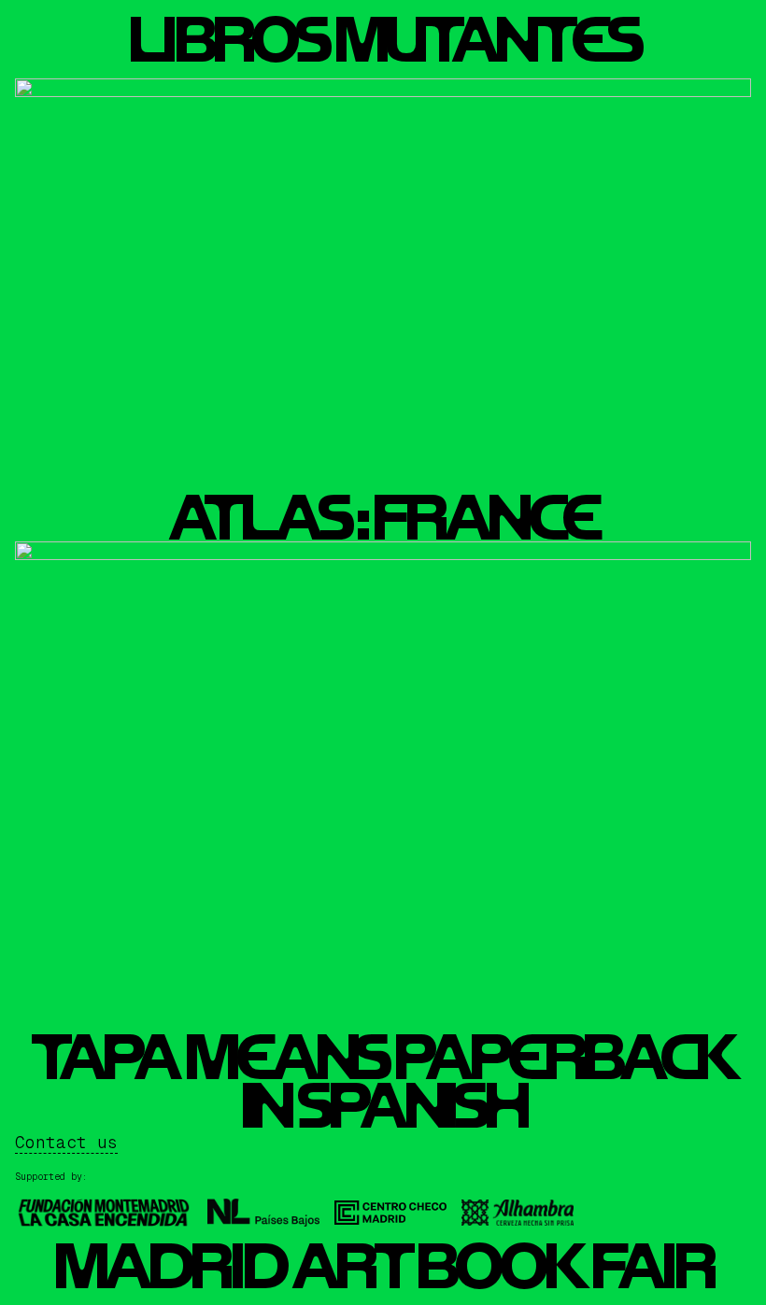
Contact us (66, 1142)
